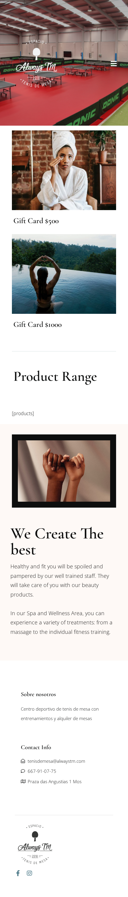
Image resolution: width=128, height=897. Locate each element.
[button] (113, 63)
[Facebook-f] (18, 873)
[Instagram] (29, 873)
